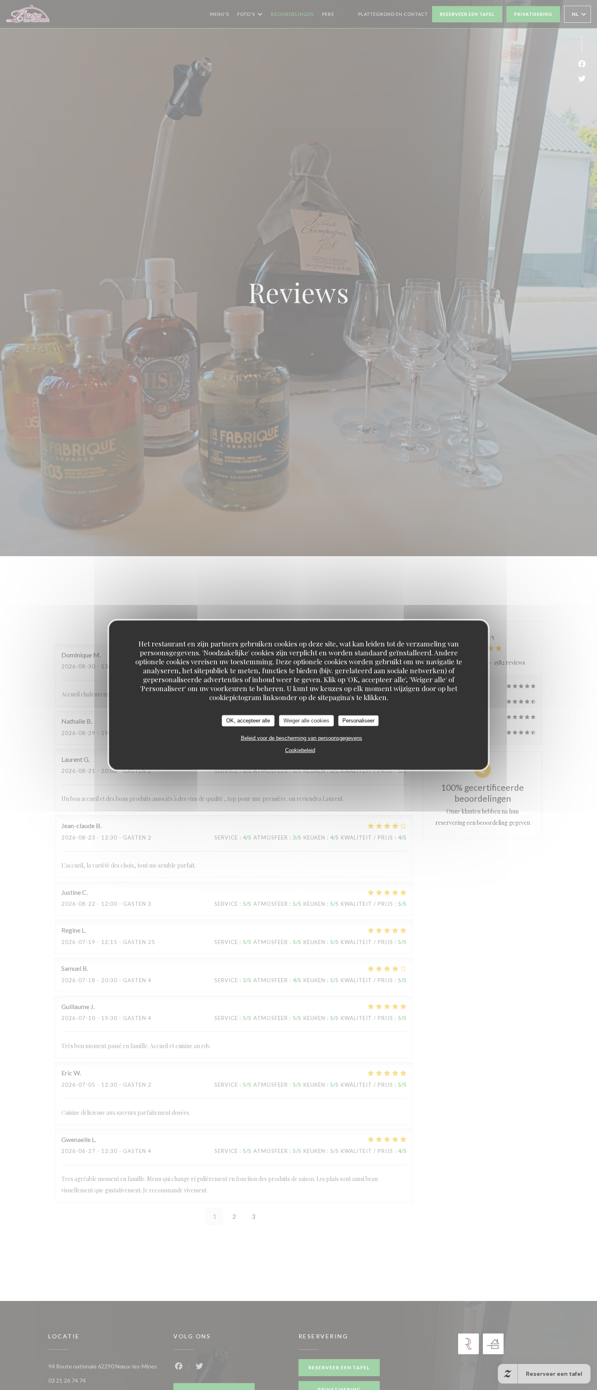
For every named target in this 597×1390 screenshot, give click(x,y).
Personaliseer (358, 720)
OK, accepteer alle (248, 720)
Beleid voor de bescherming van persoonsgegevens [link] (301, 738)
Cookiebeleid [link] (300, 750)
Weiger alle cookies (306, 720)
